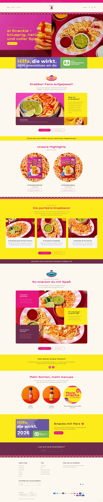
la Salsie (51, 406)
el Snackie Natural (34, 185)
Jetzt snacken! (12, 43)
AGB (42, 467)
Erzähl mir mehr (58, 130)
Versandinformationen (45, 474)
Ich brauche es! (44, 253)
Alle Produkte (21, 465)
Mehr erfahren (58, 432)
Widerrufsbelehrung (45, 471)
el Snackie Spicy (68, 185)
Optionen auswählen (35, 190)
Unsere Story (21, 467)
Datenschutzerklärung (45, 469)
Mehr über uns (58, 348)
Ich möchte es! (44, 130)
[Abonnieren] (61, 450)
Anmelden (21, 474)
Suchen (20, 476)
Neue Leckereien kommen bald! (72, 406)
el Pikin (30, 406)
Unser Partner (21, 469)
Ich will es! (44, 348)
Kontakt (20, 471)
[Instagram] (53, 367)
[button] (13, 7)
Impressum (43, 465)
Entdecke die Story (58, 253)
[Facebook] (50, 367)
